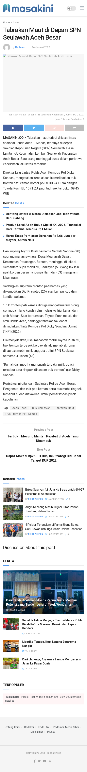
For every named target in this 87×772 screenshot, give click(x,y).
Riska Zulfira (35, 499)
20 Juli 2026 (30, 651)
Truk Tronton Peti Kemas (21, 413)
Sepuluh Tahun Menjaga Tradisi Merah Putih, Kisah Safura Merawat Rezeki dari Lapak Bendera (52, 624)
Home (6, 22)
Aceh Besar (20, 408)
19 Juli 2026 (30, 669)
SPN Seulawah (41, 408)
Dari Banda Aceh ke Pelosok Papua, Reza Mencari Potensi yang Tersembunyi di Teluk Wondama (41, 602)
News (16, 22)
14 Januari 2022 (41, 47)
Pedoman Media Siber (66, 727)
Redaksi (20, 47)
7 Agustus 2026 (55, 517)
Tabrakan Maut (64, 408)
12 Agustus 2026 (16, 610)
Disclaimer (37, 731)
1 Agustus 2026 (55, 534)
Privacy (51, 731)
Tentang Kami (12, 727)
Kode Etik (43, 727)
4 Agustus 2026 (32, 633)
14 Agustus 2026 (55, 499)
